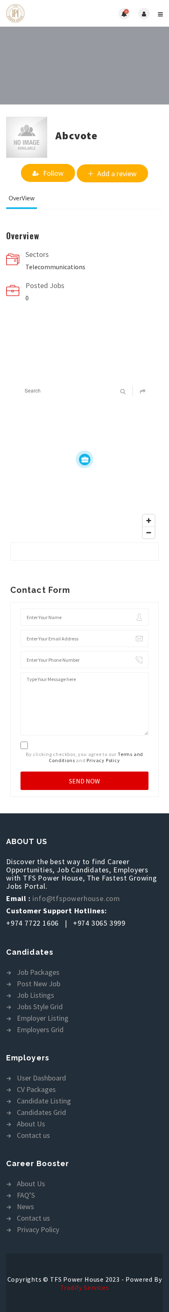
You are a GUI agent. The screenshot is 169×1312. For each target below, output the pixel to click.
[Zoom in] (149, 521)
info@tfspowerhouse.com (76, 898)
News (25, 1207)
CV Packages (36, 1089)
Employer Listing (43, 1018)
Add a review (117, 173)
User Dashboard (41, 1078)
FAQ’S (26, 1195)
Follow (53, 173)
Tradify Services (84, 1287)
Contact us (33, 1135)
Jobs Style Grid (40, 1007)
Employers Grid (40, 1030)
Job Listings (35, 995)
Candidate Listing (44, 1101)
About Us (31, 1124)
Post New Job (38, 984)
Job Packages (38, 972)
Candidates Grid (41, 1112)
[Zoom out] (149, 532)
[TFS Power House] (45, 13)
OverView (21, 198)
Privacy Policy (103, 760)
